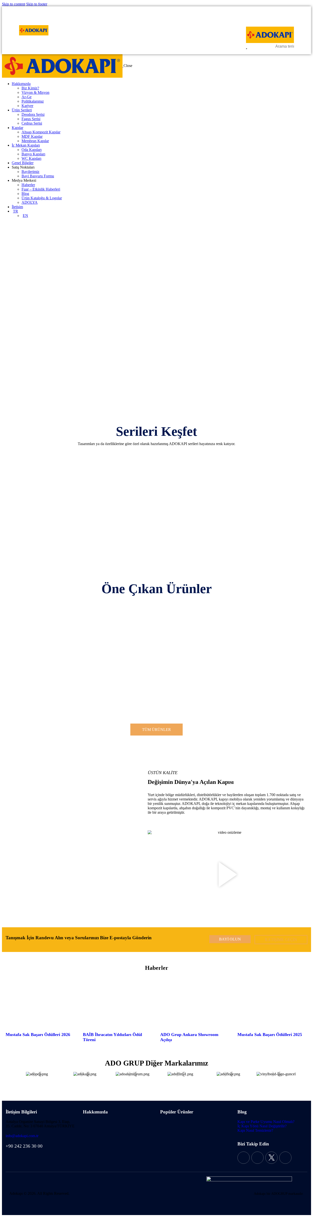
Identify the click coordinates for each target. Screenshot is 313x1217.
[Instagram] (257, 1158)
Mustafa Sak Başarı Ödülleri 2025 (269, 1034)
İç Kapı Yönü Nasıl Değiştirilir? (262, 1126)
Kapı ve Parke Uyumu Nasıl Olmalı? (265, 1122)
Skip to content (13, 4)
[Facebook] (243, 1158)
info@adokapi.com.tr (22, 1136)
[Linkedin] (285, 1158)
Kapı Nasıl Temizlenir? (255, 1130)
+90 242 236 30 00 (24, 1146)
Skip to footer (36, 4)
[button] (227, 875)
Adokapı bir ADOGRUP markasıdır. (279, 1194)
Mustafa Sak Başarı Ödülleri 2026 (38, 1034)
